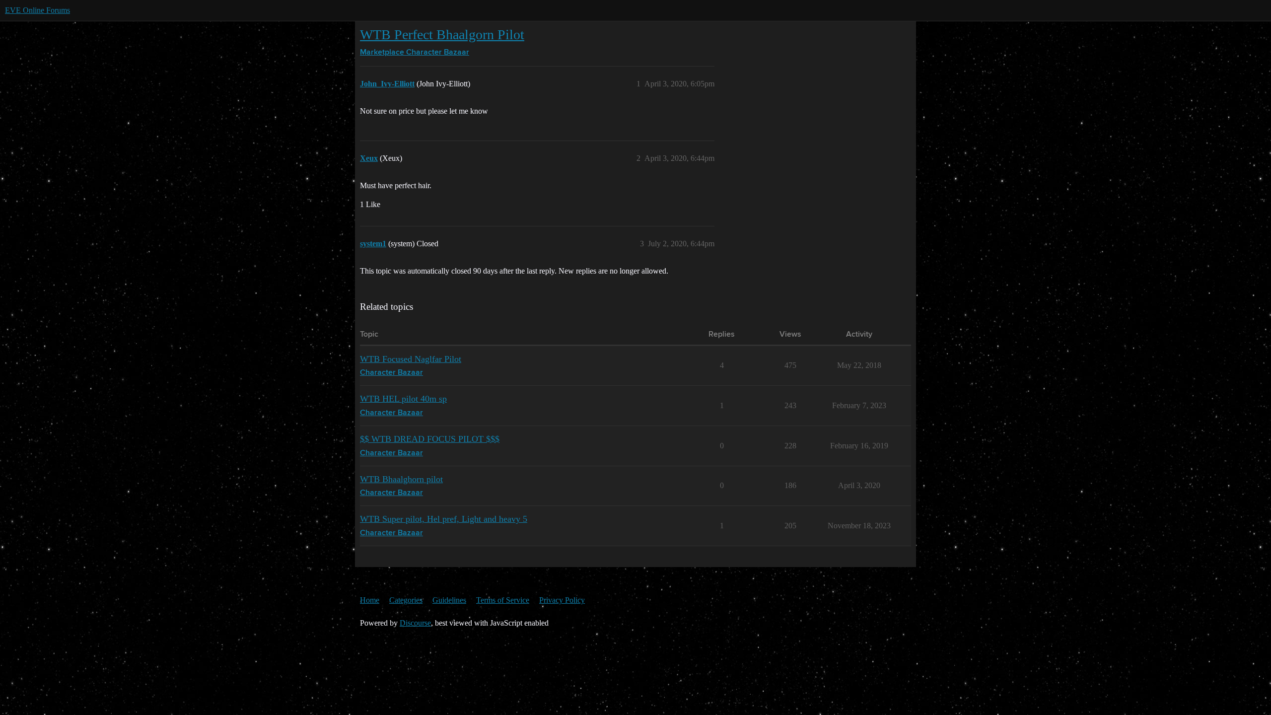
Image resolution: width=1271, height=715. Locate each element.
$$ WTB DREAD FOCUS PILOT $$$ (429, 439)
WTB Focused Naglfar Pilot (410, 359)
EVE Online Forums (37, 10)
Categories (406, 600)
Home (369, 600)
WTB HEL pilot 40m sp (403, 399)
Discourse (415, 623)
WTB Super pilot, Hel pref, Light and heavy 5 (443, 519)
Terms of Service (502, 600)
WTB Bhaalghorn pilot (401, 479)
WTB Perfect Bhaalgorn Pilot (442, 34)
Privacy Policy (562, 600)
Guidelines (449, 600)
